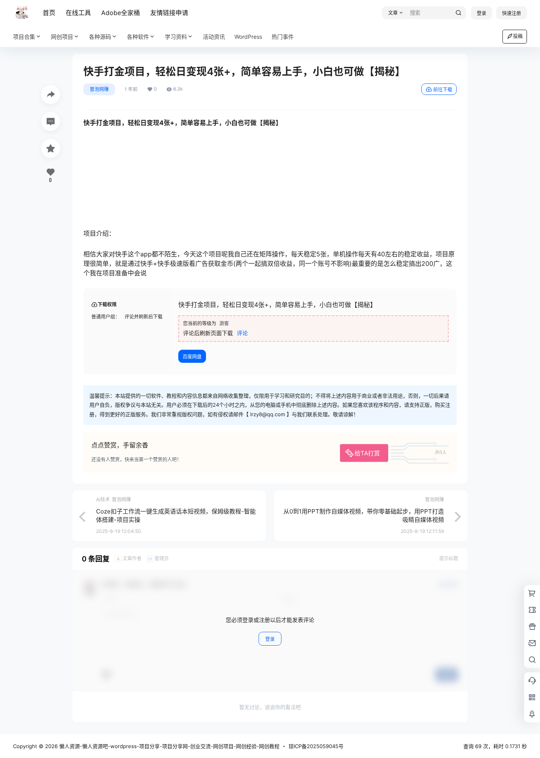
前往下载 (442, 90)
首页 (49, 13)
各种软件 (138, 36)
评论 (242, 333)
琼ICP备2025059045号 (316, 746)
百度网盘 (192, 357)
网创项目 (62, 36)
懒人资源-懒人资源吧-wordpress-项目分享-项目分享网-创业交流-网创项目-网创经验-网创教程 (168, 746)
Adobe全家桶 (120, 13)
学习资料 (176, 36)
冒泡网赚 (99, 89)
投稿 (518, 36)
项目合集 (24, 36)
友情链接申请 (169, 13)
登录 (481, 13)
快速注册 (511, 13)
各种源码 (100, 36)
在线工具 (78, 13)
